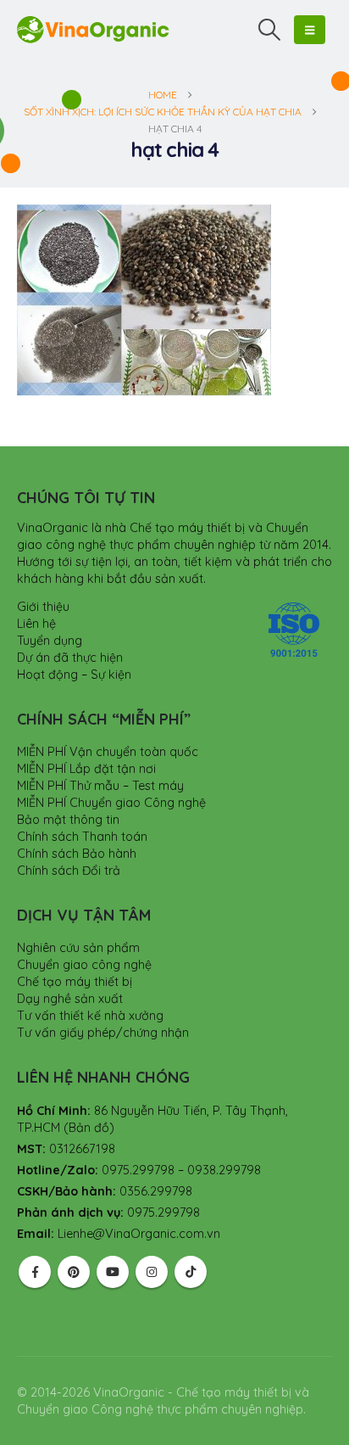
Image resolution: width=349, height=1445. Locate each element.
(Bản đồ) (89, 1127)
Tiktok (190, 1272)
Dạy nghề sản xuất (70, 998)
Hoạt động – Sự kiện (74, 674)
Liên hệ (36, 623)
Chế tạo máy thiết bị (74, 981)
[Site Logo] (93, 29)
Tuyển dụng (49, 640)
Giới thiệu (43, 606)
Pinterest (74, 1272)
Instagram (152, 1272)
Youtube (113, 1272)
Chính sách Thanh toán (82, 836)
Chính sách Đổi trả (68, 870)
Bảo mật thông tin (68, 819)
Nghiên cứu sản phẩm (78, 947)
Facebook (35, 1272)
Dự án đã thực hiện (70, 657)
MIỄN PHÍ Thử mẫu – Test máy (100, 785)
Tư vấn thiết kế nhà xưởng (90, 1015)
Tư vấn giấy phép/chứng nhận (103, 1032)
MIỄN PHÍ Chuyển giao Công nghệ (111, 802)
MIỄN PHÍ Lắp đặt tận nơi (86, 768)
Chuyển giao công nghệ (84, 964)
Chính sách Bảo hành (76, 853)
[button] (270, 30)
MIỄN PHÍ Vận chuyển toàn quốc (107, 751)
